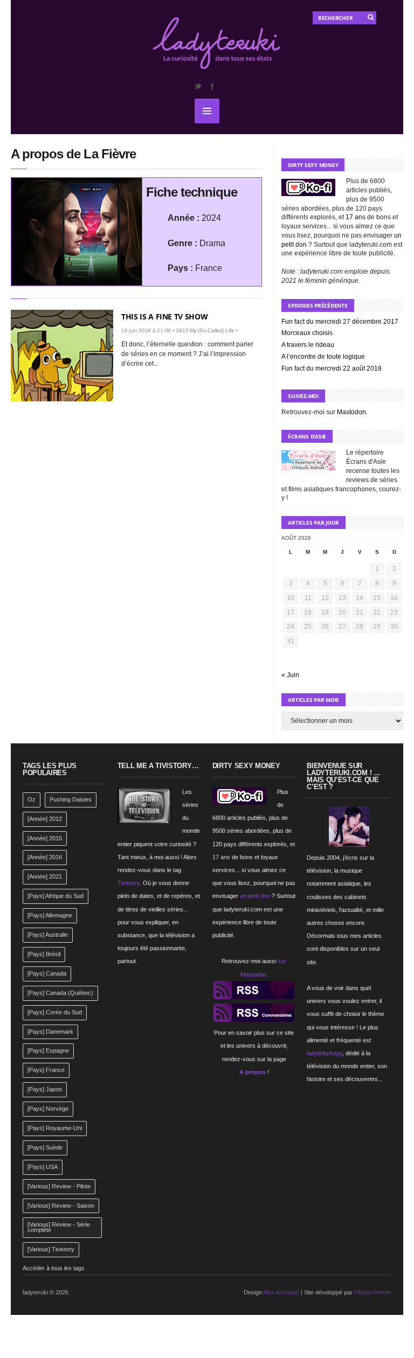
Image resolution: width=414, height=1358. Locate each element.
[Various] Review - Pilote (59, 1186)
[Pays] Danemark (50, 1031)
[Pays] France (46, 1070)
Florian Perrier (372, 1292)
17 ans (355, 217)
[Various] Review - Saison (60, 1205)
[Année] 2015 (44, 838)
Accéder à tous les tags (54, 1268)
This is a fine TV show (164, 316)
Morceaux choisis (307, 333)
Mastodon (351, 412)
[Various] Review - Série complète (58, 1227)
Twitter (197, 86)
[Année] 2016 (44, 857)
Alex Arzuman (281, 1292)
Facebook (211, 86)
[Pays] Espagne (48, 1050)
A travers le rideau (307, 345)
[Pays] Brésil (43, 954)
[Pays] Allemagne (49, 915)
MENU (207, 111)
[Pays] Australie (47, 934)
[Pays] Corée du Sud (54, 1012)
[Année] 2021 (44, 876)
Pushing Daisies (71, 799)
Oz (31, 799)
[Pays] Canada (46, 973)
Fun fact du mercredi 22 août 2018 (331, 368)
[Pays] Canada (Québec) (60, 993)
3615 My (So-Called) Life (205, 330)
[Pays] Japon (44, 1089)
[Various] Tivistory (50, 1249)
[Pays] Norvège (47, 1108)
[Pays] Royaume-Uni (54, 1128)
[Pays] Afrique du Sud (55, 896)
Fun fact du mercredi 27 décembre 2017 (339, 321)
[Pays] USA (42, 1167)
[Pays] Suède (45, 1147)
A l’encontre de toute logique (323, 356)
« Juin (290, 675)
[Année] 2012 (44, 819)
